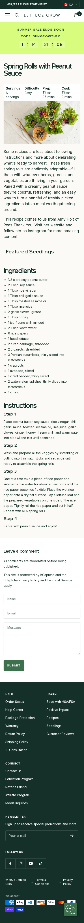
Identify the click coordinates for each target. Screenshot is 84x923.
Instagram (37, 231)
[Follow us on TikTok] (41, 863)
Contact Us (13, 771)
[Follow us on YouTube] (31, 863)
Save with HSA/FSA (61, 702)
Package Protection (20, 718)
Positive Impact (58, 710)
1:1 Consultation (16, 750)
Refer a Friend (16, 787)
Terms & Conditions (42, 881)
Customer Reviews (60, 734)
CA (68, 4)
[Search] (17, 15)
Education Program (19, 779)
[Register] (72, 835)
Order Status (14, 702)
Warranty (12, 726)
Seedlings (54, 726)
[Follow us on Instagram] (20, 863)
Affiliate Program (17, 795)
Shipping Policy (16, 742)
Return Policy (15, 734)
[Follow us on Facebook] (10, 863)
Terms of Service (59, 580)
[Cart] (76, 15)
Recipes (53, 718)
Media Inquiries (16, 803)
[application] (71, 910)
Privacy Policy (29, 580)
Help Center (14, 710)
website (57, 225)
